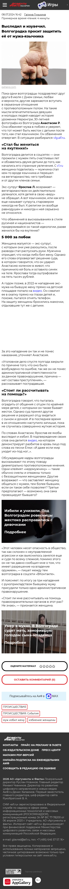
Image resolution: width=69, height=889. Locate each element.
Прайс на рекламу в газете (41, 745)
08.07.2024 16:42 (11, 14)
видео (37, 290)
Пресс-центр (51, 750)
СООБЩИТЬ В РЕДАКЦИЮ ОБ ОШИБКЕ (29, 768)
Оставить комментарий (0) (34, 679)
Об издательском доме (21, 750)
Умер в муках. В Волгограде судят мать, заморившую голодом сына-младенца (31, 630)
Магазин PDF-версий (18, 755)
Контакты (10, 745)
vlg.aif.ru (59, 137)
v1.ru (60, 165)
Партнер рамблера (33, 872)
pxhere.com (9, 87)
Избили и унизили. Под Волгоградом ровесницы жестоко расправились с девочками (28, 518)
